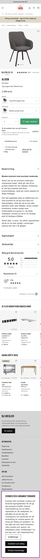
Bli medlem (8, 431)
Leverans (5, 459)
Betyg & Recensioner (13, 253)
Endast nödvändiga (16, 550)
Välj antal (5, 117)
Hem (3, 25)
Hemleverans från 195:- (20, 2)
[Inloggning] (29, 8)
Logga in (35, 131)
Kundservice (6, 486)
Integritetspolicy (7, 453)
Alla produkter (11, 25)
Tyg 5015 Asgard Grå (16, 101)
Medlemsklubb (7, 489)
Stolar (20, 25)
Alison (26, 25)
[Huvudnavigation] (7, 8)
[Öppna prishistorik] (9, 395)
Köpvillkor (5, 456)
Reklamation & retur (9, 462)
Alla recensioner (7, 476)
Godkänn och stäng (16, 544)
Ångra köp (5, 446)
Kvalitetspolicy (7, 449)
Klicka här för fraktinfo (27, 150)
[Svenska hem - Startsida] (20, 7)
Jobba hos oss (7, 479)
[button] (21, 273)
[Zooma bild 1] (20, 48)
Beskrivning (8, 169)
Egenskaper (8, 235)
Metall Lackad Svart (16, 111)
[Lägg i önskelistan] (38, 31)
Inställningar (13, 537)
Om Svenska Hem (8, 483)
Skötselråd (7, 244)
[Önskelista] (34, 8)
